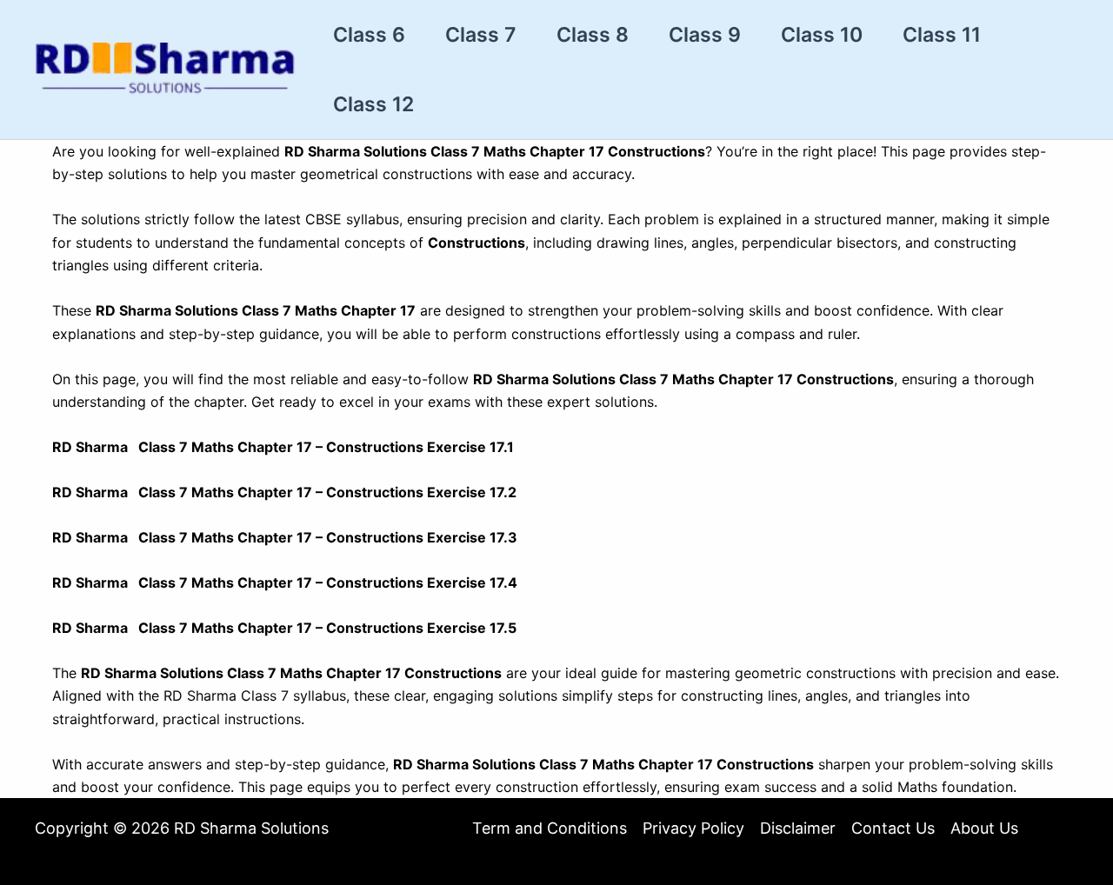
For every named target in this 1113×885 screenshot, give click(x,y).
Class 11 (942, 35)
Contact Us (893, 828)
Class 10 (822, 35)
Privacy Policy (693, 828)
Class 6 (369, 35)
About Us (984, 828)
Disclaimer (798, 828)
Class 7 (481, 35)
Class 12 (373, 104)
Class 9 (705, 35)
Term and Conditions (549, 828)
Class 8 (592, 35)
